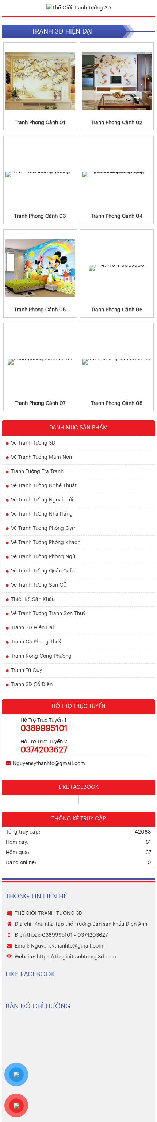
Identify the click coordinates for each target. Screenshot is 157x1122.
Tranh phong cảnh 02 (116, 122)
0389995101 (44, 728)
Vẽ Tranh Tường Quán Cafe (42, 571)
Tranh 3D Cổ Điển (32, 684)
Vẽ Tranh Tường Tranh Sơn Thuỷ (48, 613)
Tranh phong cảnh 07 (40, 403)
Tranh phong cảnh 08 (117, 403)
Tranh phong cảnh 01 (40, 122)
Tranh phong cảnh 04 (117, 216)
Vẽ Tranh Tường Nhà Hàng (42, 514)
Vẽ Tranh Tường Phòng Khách (45, 542)
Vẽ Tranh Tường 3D (33, 443)
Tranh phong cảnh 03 (40, 216)
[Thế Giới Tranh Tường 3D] (78, 8)
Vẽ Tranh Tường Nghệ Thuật (44, 485)
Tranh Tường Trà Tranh (37, 471)
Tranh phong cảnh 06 (117, 309)
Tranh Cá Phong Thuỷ (36, 642)
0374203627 (44, 750)
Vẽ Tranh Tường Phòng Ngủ (43, 556)
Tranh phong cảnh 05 (40, 309)
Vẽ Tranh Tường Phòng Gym (44, 528)
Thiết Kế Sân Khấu (33, 599)
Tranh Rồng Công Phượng (41, 656)
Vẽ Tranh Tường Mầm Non (41, 457)
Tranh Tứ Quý (26, 670)
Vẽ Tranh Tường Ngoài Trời (42, 500)
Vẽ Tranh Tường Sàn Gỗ (38, 585)
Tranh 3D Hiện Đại (32, 627)
